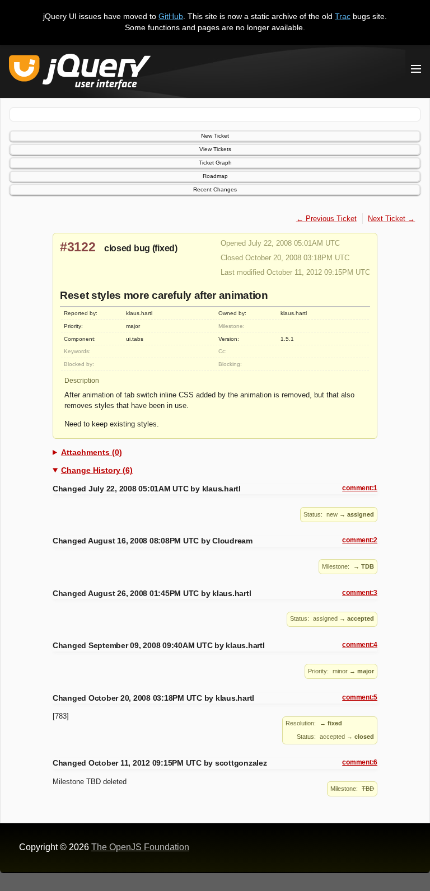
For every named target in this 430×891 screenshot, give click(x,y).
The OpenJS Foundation (140, 847)
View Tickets (215, 149)
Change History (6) (97, 470)
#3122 (78, 247)
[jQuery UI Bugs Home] (80, 73)
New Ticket (215, 136)
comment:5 (359, 697)
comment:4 (359, 645)
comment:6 (359, 762)
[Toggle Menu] (416, 69)
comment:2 (359, 540)
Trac (342, 16)
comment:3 (359, 593)
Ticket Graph (215, 163)
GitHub (170, 16)
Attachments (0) (91, 452)
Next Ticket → (391, 218)
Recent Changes (215, 189)
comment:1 (359, 488)
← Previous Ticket (326, 218)
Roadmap (215, 176)
